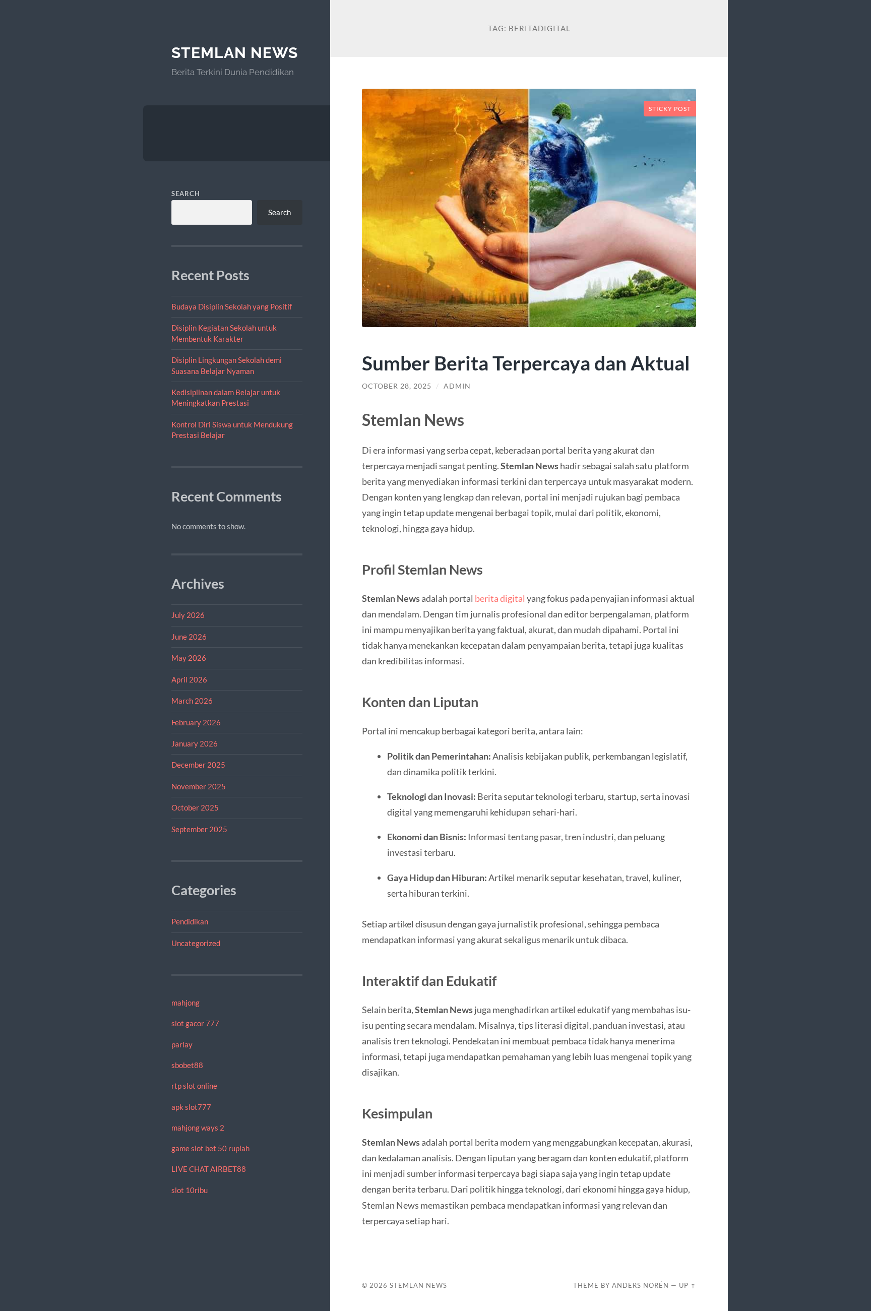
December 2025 (198, 764)
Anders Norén (640, 1285)
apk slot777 (191, 1106)
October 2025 (195, 807)
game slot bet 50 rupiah (210, 1148)
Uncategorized (195, 943)
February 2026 (196, 722)
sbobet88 (187, 1065)
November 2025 (198, 786)
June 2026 (189, 636)
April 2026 (189, 679)
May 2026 (188, 657)
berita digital (500, 598)
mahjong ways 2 (197, 1127)
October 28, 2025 (396, 386)
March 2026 (192, 700)
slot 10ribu (189, 1190)
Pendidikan (189, 921)
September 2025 (199, 829)
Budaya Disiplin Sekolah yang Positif (231, 306)
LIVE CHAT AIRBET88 (208, 1168)
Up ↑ (687, 1285)
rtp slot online (194, 1085)
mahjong (185, 1002)
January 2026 (194, 743)
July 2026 (188, 614)
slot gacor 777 (195, 1023)
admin (457, 386)
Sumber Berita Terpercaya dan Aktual (526, 362)
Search (185, 194)
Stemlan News (234, 52)
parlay (182, 1044)
